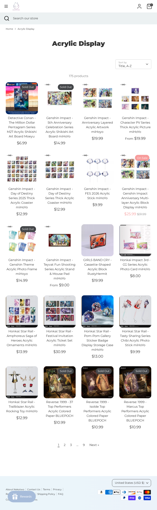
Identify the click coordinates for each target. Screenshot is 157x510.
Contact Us (33, 489)
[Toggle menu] (6, 6)
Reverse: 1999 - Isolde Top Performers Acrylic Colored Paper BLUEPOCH (97, 411)
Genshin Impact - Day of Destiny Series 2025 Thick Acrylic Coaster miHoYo (21, 198)
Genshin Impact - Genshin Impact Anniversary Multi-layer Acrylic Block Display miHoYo (135, 198)
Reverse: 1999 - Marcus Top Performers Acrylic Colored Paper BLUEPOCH (135, 411)
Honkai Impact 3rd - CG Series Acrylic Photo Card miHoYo (135, 264)
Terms (46, 489)
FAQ (60, 494)
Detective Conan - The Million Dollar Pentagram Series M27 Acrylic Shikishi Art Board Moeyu (22, 127)
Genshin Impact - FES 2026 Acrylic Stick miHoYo (97, 193)
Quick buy (22, 108)
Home (9, 28)
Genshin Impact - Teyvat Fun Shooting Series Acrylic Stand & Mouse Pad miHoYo (59, 269)
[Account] (139, 5)
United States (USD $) (129, 483)
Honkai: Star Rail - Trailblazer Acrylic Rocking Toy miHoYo (22, 406)
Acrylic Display (26, 28)
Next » (94, 445)
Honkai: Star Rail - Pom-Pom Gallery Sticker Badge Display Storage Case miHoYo (97, 340)
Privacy (57, 489)
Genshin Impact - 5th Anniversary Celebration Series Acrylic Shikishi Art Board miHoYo (60, 127)
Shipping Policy (46, 494)
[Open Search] (6, 18)
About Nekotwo (15, 489)
